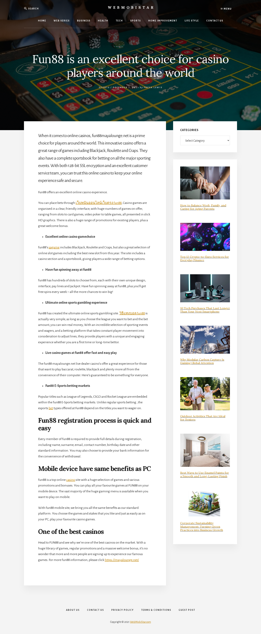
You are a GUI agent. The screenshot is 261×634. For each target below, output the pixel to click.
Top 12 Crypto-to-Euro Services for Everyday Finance (204, 258)
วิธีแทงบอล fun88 (132, 313)
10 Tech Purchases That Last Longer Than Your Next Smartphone (205, 309)
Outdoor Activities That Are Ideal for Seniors (202, 417)
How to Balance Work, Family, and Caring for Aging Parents (203, 207)
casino (70, 480)
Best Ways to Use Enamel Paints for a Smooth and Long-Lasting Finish (204, 474)
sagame (54, 247)
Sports (104, 87)
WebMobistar (131, 7)
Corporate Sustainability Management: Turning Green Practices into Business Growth (201, 526)
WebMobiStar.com (140, 622)
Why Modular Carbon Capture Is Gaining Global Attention (202, 361)
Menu (227, 9)
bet (51, 408)
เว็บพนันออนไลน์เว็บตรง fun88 (99, 203)
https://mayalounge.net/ (122, 560)
